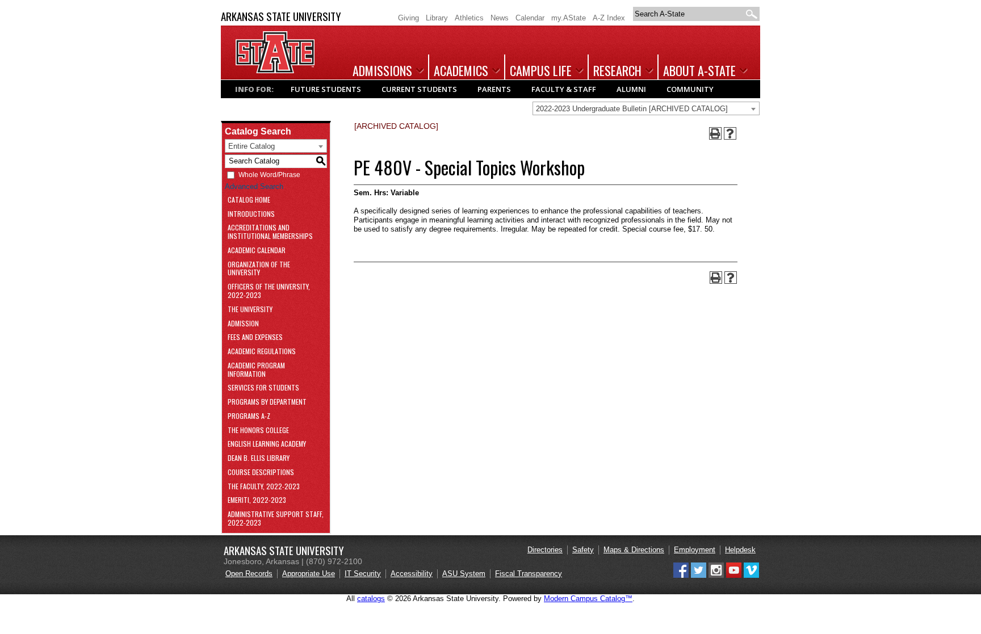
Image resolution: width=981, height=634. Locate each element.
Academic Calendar (257, 250)
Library (437, 18)
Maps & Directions (633, 549)
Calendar (529, 18)
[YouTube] (733, 575)
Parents (494, 89)
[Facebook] (681, 575)
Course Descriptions (261, 472)
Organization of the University (259, 269)
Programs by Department (267, 402)
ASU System (463, 573)
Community (690, 89)
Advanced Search (254, 186)
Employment (694, 549)
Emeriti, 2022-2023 (257, 500)
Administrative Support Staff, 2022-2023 (276, 518)
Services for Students (263, 388)
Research (617, 70)
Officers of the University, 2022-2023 (269, 291)
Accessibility (412, 573)
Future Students (326, 89)
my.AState (568, 18)
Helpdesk (740, 549)
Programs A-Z (249, 416)
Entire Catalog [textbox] (251, 146)
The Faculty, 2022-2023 (264, 486)
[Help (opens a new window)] (730, 133)
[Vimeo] (751, 575)
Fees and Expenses (255, 337)
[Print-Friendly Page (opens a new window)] (715, 133)
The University (250, 309)
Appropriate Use (308, 573)
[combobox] (646, 108)
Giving (408, 18)
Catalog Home (249, 200)
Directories (545, 549)
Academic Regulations (262, 351)
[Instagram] (716, 575)
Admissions (382, 70)
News (500, 18)
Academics (461, 70)
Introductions (251, 214)
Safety (583, 549)
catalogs (371, 598)
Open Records (248, 573)
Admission (243, 324)
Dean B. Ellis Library (259, 458)
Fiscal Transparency (528, 573)
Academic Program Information (256, 370)
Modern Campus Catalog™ (588, 598)
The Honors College (258, 430)
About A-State (699, 70)
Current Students (419, 89)
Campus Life (541, 70)
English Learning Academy (267, 444)
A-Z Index (609, 18)
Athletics (469, 18)
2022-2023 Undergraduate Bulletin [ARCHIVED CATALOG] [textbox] (632, 108)
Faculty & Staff (563, 89)
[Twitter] (698, 575)
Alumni (631, 89)
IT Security (363, 573)
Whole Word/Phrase (269, 175)
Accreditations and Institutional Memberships (270, 232)
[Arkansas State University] (275, 70)
